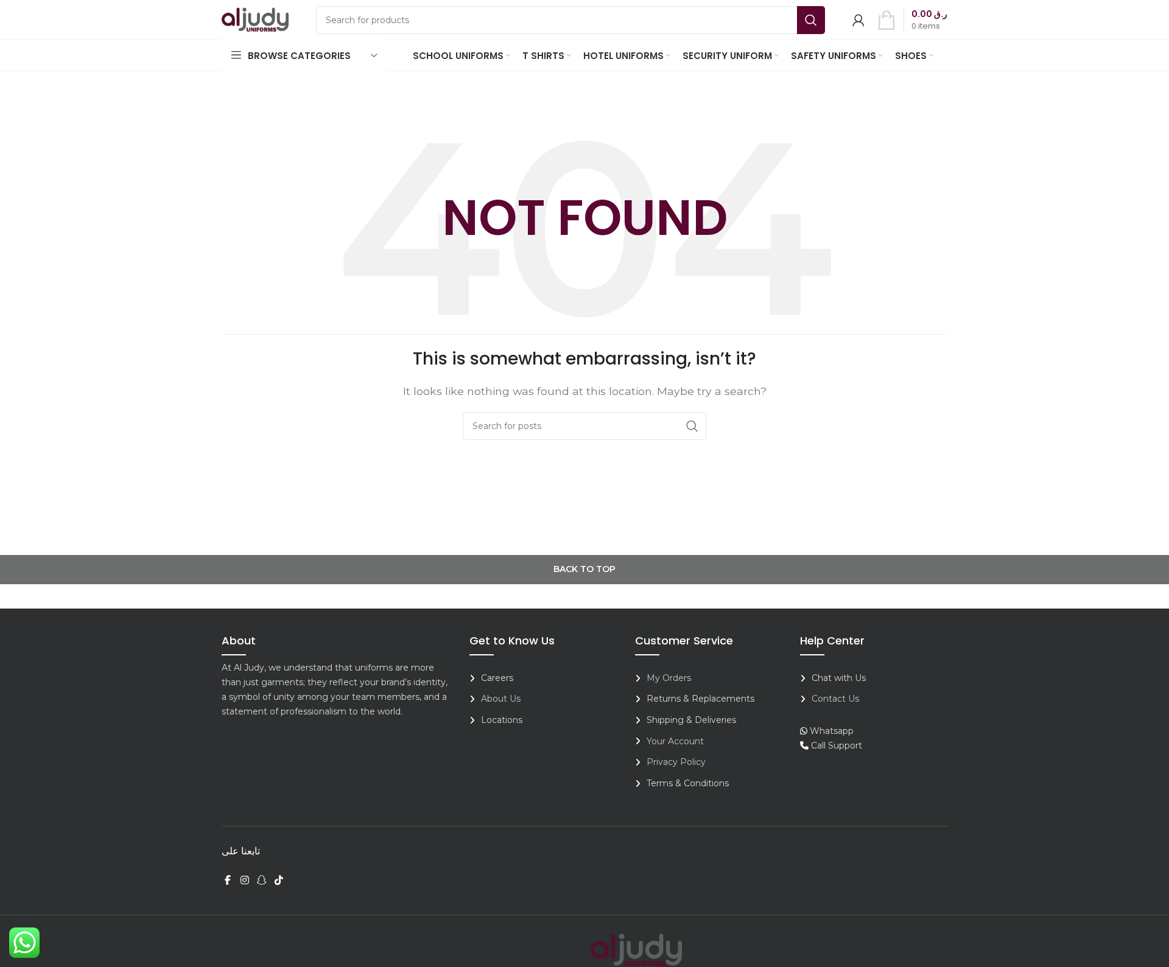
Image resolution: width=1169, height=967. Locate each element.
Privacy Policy (676, 761)
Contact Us (835, 698)
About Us (501, 698)
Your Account (675, 741)
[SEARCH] (811, 20)
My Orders (669, 677)
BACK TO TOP (584, 569)
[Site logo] (255, 19)
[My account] (858, 20)
